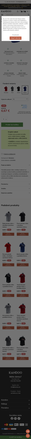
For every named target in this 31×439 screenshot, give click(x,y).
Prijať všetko (15, 38)
